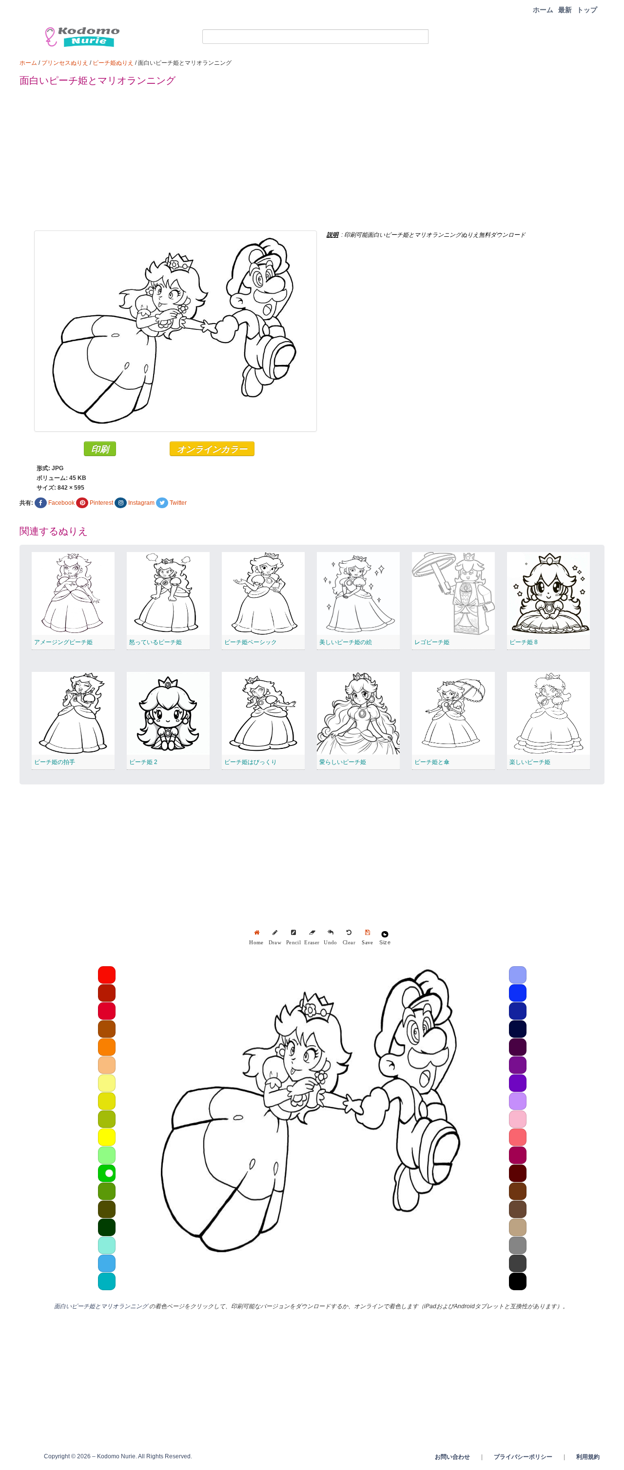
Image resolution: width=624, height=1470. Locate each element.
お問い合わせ (452, 1456)
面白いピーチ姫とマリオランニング (101, 1306)
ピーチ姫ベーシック (250, 642)
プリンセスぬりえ (64, 62)
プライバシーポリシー (523, 1456)
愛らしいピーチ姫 (342, 762)
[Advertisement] (312, 162)
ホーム (543, 10)
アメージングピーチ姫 (63, 642)
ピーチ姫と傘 (431, 762)
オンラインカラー (212, 448)
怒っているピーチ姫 (155, 642)
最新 (565, 10)
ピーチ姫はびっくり (250, 762)
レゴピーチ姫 (431, 642)
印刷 (100, 448)
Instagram (141, 502)
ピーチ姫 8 (523, 642)
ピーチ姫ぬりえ (113, 62)
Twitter (178, 502)
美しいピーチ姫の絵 (345, 642)
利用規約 (588, 1456)
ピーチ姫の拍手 (54, 762)
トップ (587, 10)
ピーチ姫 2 (143, 762)
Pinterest (101, 502)
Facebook (61, 502)
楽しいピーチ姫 (529, 762)
